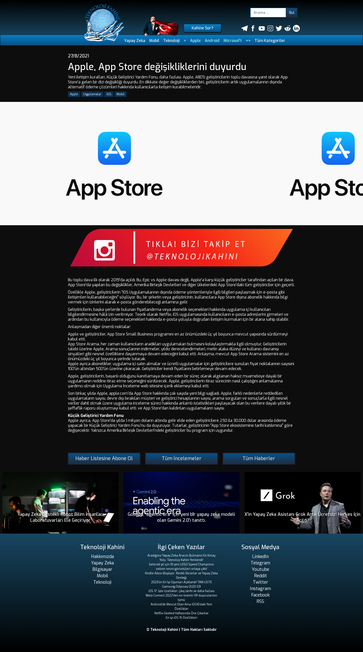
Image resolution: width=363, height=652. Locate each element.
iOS (108, 94)
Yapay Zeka (134, 40)
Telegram (260, 563)
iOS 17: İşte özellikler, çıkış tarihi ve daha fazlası (181, 591)
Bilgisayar (102, 569)
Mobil (154, 40)
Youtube (260, 569)
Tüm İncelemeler (182, 458)
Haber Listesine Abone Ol (104, 458)
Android (212, 40)
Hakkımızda (102, 556)
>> (248, 40)
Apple (195, 40)
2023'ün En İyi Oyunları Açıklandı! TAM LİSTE (181, 582)
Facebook (260, 595)
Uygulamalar (92, 94)
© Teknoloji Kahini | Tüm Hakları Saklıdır (181, 629)
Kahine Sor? (202, 28)
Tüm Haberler (258, 458)
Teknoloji (171, 40)
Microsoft (232, 40)
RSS (260, 601)
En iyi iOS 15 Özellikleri (181, 618)
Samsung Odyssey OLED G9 (181, 587)
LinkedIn (260, 556)
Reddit (260, 576)
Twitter (260, 582)
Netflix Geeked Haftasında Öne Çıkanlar (181, 613)
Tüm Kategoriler (270, 40)
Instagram (260, 589)
